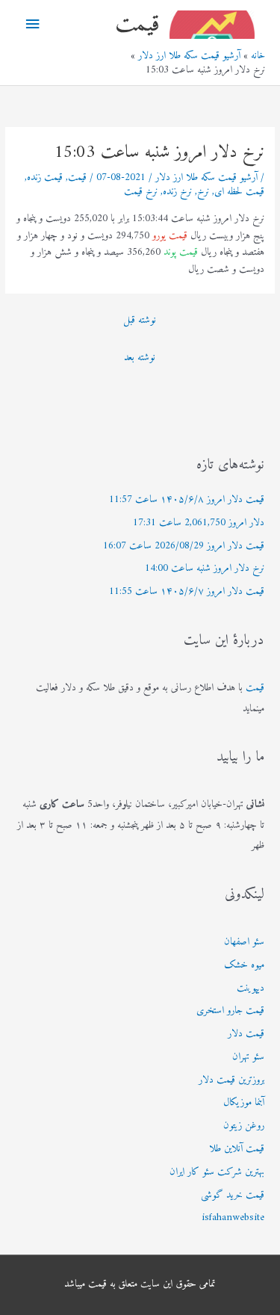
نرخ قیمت (141, 192)
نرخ (203, 192)
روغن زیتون (243, 1126)
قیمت (137, 25)
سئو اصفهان (244, 942)
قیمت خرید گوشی (232, 1195)
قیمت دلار (246, 1034)
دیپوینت (250, 988)
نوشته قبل (139, 320)
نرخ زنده (177, 192)
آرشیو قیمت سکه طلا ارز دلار (206, 178)
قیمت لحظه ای (239, 192)
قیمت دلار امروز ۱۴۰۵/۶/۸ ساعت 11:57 (186, 500)
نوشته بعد (139, 358)
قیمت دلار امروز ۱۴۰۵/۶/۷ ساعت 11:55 (186, 592)
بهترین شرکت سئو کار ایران (216, 1172)
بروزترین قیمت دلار (231, 1080)
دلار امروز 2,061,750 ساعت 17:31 (198, 523)
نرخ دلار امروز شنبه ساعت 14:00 (204, 569)
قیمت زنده (45, 178)
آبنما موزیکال (243, 1103)
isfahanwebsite (233, 1218)
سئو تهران (248, 1057)
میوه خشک (244, 965)
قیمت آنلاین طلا (236, 1149)
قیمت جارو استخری (230, 1011)
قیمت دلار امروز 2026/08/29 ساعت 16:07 (183, 546)
